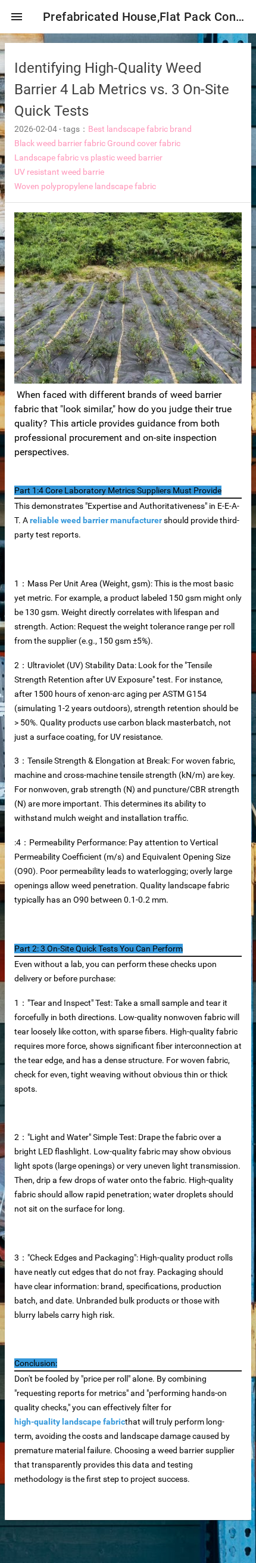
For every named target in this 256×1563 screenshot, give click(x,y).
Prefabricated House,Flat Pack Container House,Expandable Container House (144, 17)
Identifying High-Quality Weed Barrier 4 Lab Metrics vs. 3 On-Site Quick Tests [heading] (121, 89)
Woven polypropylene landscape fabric (85, 186)
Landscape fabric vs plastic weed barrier (88, 157)
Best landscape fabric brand (140, 129)
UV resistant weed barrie (59, 172)
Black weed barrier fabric (59, 143)
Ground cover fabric (143, 143)
